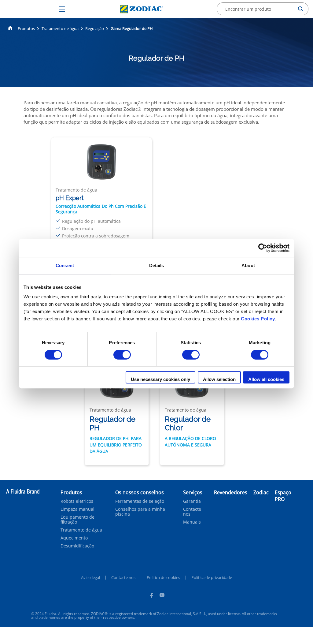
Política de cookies (163, 577)
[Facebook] (151, 596)
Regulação (94, 28)
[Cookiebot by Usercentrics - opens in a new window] (262, 247)
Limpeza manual (77, 509)
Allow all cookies (266, 379)
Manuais (192, 522)
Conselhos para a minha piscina (140, 512)
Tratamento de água (60, 28)
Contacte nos (192, 512)
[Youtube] (162, 596)
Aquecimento (74, 538)
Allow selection (219, 379)
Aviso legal (90, 577)
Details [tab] (156, 265)
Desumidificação (77, 545)
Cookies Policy (258, 318)
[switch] (122, 355)
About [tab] (248, 265)
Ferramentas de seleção (139, 501)
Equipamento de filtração (77, 519)
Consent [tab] (65, 265)
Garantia (192, 501)
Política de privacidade (211, 577)
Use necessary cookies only (160, 379)
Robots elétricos (77, 501)
